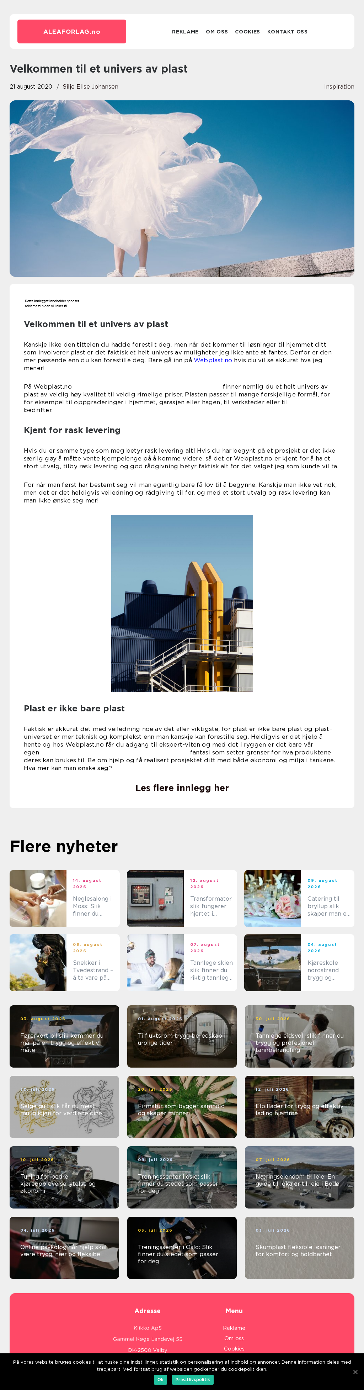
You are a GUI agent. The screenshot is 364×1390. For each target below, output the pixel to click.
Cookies (247, 32)
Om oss (217, 32)
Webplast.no (213, 360)
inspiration (339, 86)
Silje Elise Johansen (90, 86)
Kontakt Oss (287, 32)
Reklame (185, 32)
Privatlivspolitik (193, 1379)
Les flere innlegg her (182, 788)
